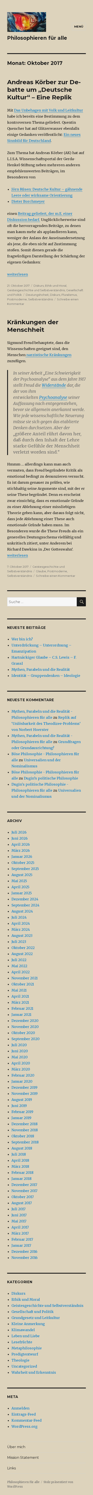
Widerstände (54, 385)
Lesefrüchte (21, 1342)
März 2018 (20, 1166)
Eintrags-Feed (23, 1414)
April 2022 (20, 972)
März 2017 (20, 1233)
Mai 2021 (19, 990)
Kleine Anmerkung (28, 1324)
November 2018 (24, 1130)
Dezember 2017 (24, 1185)
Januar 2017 (21, 1245)
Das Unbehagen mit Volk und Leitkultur (48, 110)
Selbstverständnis (40, 299)
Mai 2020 (19, 1057)
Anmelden (20, 1408)
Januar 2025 (21, 893)
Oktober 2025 (22, 862)
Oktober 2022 (23, 948)
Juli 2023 (18, 941)
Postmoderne (17, 299)
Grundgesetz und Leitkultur (35, 1318)
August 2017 (21, 1203)
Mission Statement (23, 1458)
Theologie (20, 1360)
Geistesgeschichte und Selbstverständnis (36, 290)
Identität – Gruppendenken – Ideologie (45, 675)
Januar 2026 (21, 856)
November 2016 (24, 1257)
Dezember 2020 (24, 1020)
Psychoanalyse (53, 397)
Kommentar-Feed (26, 1420)
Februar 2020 (22, 1075)
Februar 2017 (22, 1239)
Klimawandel (23, 1330)
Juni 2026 (19, 838)
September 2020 (25, 1039)
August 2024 (22, 911)
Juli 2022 (18, 960)
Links (11, 1468)
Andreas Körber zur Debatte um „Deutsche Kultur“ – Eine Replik (44, 89)
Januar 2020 (21, 1081)
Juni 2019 (19, 1106)
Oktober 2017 (22, 1197)
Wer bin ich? (22, 639)
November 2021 (24, 978)
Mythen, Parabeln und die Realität (40, 669)
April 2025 (20, 887)
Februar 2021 (22, 1008)
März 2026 (20, 850)
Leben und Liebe (25, 1336)
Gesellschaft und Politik (32, 1311)
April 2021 (20, 996)
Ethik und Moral (55, 285)
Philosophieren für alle (37, 38)
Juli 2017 (18, 1209)
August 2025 (21, 875)
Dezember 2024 (24, 899)
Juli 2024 (19, 917)
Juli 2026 (19, 832)
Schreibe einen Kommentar (55, 575)
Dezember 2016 (24, 1251)
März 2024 (20, 929)
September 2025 (25, 869)
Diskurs (39, 285)
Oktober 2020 (23, 1033)
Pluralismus (69, 294)
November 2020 (25, 1027)
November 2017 (24, 1191)
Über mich (16, 1447)
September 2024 (25, 905)
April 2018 (20, 1160)
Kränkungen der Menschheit (32, 325)
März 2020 (20, 1069)
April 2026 (20, 844)
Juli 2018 (18, 1154)
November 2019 (24, 1093)
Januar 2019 (21, 1118)
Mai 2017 (18, 1221)
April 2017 (20, 1227)
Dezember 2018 (24, 1124)
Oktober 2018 (22, 1136)
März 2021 (20, 1002)
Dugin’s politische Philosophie (51, 778)
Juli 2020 (19, 1045)
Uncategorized (24, 1366)
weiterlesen (17, 274)
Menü (78, 26)
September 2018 (25, 1142)
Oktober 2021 (22, 984)
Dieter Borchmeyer (28, 201)
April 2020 (20, 1063)
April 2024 (20, 923)
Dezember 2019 (24, 1087)
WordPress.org (24, 1426)
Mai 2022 (19, 966)
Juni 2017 (19, 1215)
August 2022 (22, 954)
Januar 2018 (21, 1178)
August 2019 (21, 1099)
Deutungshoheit (37, 294)
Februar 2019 (22, 1112)
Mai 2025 (19, 881)
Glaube (41, 571)
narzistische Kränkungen (48, 355)
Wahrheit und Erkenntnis (33, 1372)
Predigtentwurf (24, 1354)
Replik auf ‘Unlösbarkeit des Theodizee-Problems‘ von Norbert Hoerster (46, 723)
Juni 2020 (19, 1051)
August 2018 (21, 1148)
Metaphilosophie (26, 1348)
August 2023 (21, 935)
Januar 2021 (21, 1014)
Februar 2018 (22, 1172)
